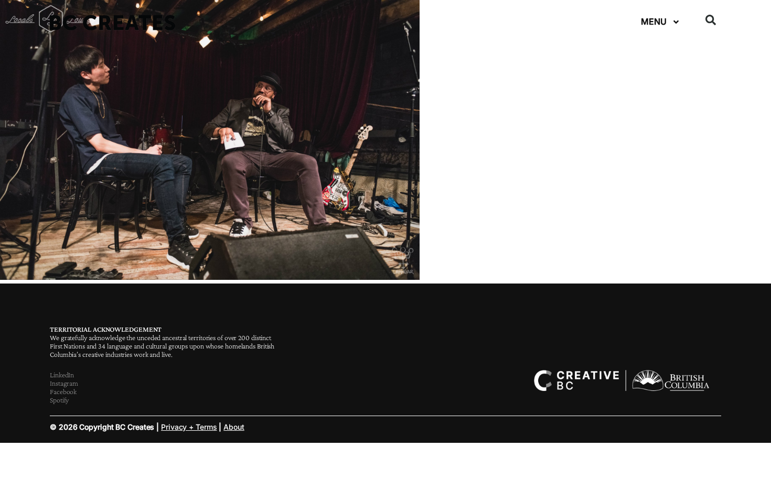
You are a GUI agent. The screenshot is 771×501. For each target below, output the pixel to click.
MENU (654, 21)
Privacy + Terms (189, 426)
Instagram (64, 383)
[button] (710, 19)
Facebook (63, 391)
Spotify (59, 400)
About (233, 426)
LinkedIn (62, 375)
